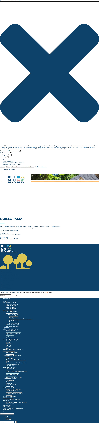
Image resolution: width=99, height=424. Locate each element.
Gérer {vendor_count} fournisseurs (13, 162)
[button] (49, 73)
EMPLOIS (6, 283)
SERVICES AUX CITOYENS (10, 276)
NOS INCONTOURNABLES (11, 278)
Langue (5, 416)
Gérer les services (8, 161)
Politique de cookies (9, 169)
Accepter (3, 166)
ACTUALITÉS (7, 271)
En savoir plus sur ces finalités (12, 164)
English (8, 290)
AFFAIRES (6, 277)
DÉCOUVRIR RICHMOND (10, 274)
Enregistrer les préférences (28, 166)
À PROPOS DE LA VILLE (10, 273)
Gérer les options (8, 160)
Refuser (8, 166)
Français (8, 288)
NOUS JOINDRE (8, 284)
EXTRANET (6, 285)
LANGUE (5, 287)
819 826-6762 (4, 233)
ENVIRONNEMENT (9, 280)
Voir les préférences (15, 166)
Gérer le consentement (6, 297)
